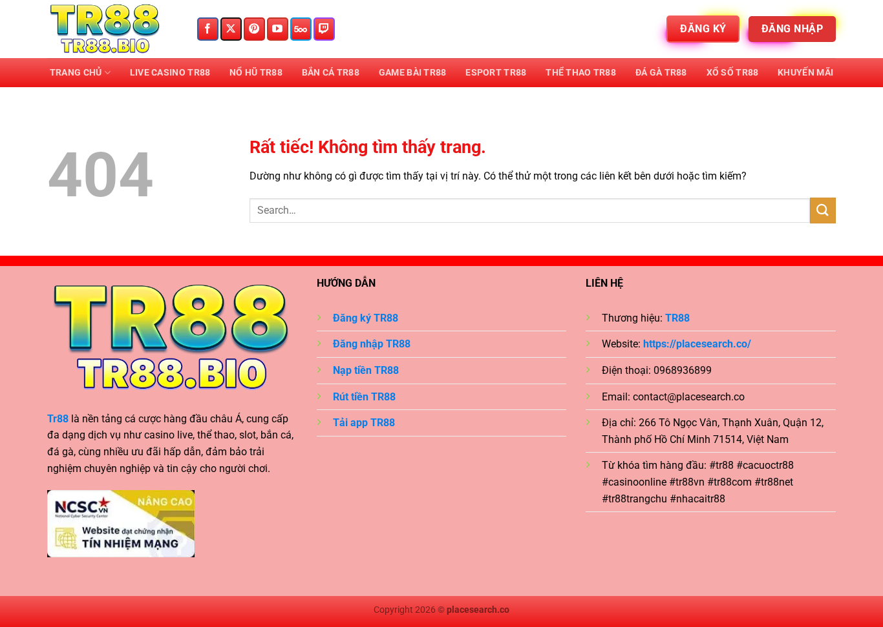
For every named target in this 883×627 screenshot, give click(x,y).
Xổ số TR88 (733, 72)
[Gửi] (823, 210)
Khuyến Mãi (805, 72)
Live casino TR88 (170, 72)
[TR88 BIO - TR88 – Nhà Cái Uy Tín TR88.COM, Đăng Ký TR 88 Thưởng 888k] (111, 29)
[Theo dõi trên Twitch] (324, 29)
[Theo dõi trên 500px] (301, 29)
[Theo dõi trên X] (231, 29)
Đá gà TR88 (661, 72)
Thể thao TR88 (581, 72)
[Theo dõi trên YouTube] (277, 29)
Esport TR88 (495, 72)
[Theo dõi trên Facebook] (207, 29)
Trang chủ (76, 72)
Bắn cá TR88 (330, 72)
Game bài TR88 (413, 72)
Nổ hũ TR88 (255, 72)
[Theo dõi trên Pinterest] (254, 29)
